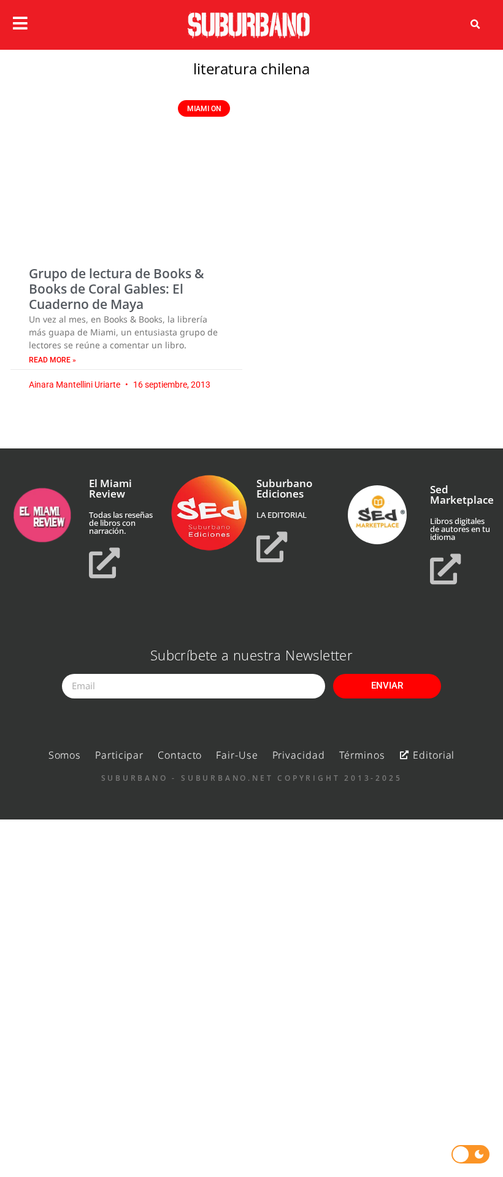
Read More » (52, 360)
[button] (475, 24)
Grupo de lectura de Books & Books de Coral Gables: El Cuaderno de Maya (116, 289)
